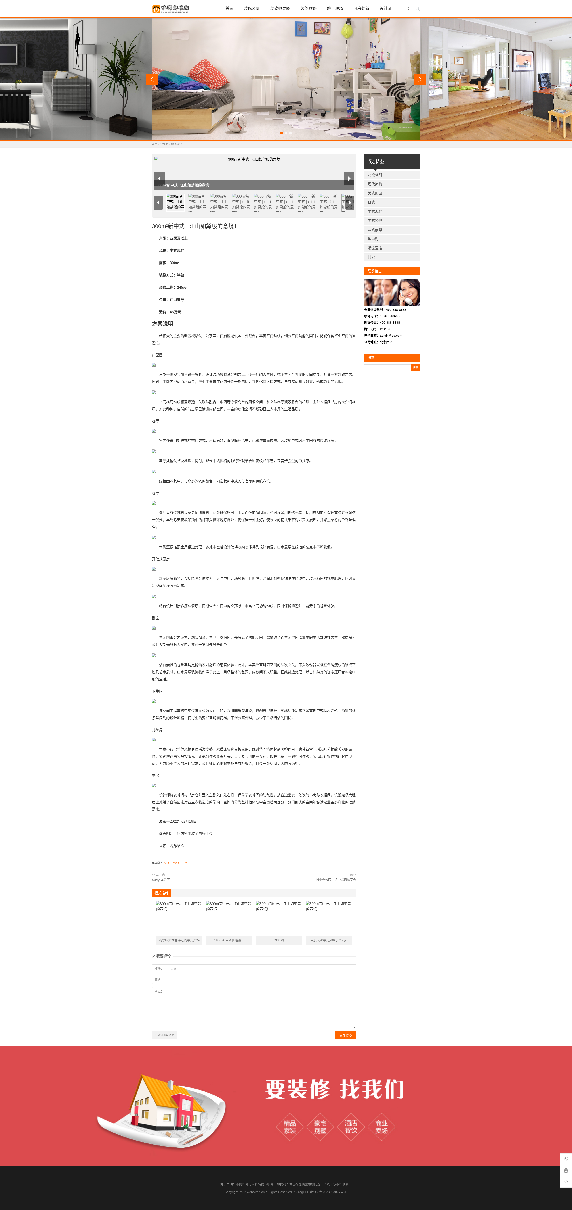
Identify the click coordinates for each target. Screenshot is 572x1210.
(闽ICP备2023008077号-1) (329, 1192)
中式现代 (176, 144)
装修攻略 (309, 8)
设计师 (386, 8)
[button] (281, 133)
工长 (406, 8)
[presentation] (152, 79)
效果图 (164, 144)
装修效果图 (280, 8)
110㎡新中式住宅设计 (229, 940)
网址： (159, 991)
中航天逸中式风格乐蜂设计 (329, 940)
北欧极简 (375, 175)
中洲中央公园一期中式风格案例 (334, 880)
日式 (371, 202)
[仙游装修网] (171, 9)
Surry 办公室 (161, 880)
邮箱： (159, 980)
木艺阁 (279, 940)
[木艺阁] (279, 918)
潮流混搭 (375, 248)
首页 (229, 8)
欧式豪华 (375, 230)
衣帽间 (176, 863)
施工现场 (335, 8)
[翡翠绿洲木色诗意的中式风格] (179, 918)
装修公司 (252, 8)
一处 (185, 863)
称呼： (159, 968)
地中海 (373, 239)
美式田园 (375, 193)
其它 (371, 257)
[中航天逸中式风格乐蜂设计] (329, 918)
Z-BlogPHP (301, 1192)
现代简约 (375, 184)
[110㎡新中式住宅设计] (229, 918)
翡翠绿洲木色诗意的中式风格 (179, 940)
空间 (167, 863)
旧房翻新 (361, 8)
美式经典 (375, 221)
